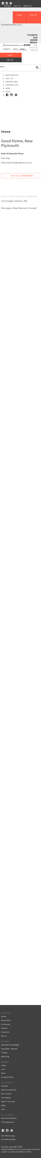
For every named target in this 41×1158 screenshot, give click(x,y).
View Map (5, 158)
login (3, 1065)
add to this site (8, 1101)
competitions (7, 1077)
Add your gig (12, 75)
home (3, 1016)
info (3, 1109)
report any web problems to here (16, 1152)
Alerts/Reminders (9, 1118)
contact (4, 1086)
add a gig (5, 1056)
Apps (8, 88)
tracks (34, 50)
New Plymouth (20, 208)
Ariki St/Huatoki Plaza (12, 153)
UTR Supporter (7, 1122)
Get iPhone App (8, 1136)
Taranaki (32, 208)
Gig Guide (34, 38)
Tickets (32, 35)
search (5, 17)
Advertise (28, 6)
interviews (5, 1024)
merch (3, 1036)
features (22, 50)
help (3, 1073)
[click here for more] (20, 108)
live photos (33, 46)
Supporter (8, 8)
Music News (31, 43)
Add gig (7, 6)
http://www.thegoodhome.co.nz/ (16, 162)
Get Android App (8, 1139)
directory (5, 1032)
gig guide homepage (10, 1045)
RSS (26, 201)
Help (18, 8)
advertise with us (9, 1090)
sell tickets (6, 1094)
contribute (6, 1097)
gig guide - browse (9, 1049)
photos (4, 1028)
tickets (4, 1052)
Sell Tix (17, 6)
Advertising (12, 82)
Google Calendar (14, 201)
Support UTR (12, 85)
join (3, 1069)
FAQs (3, 1105)
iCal (3, 201)
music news (6, 1020)
